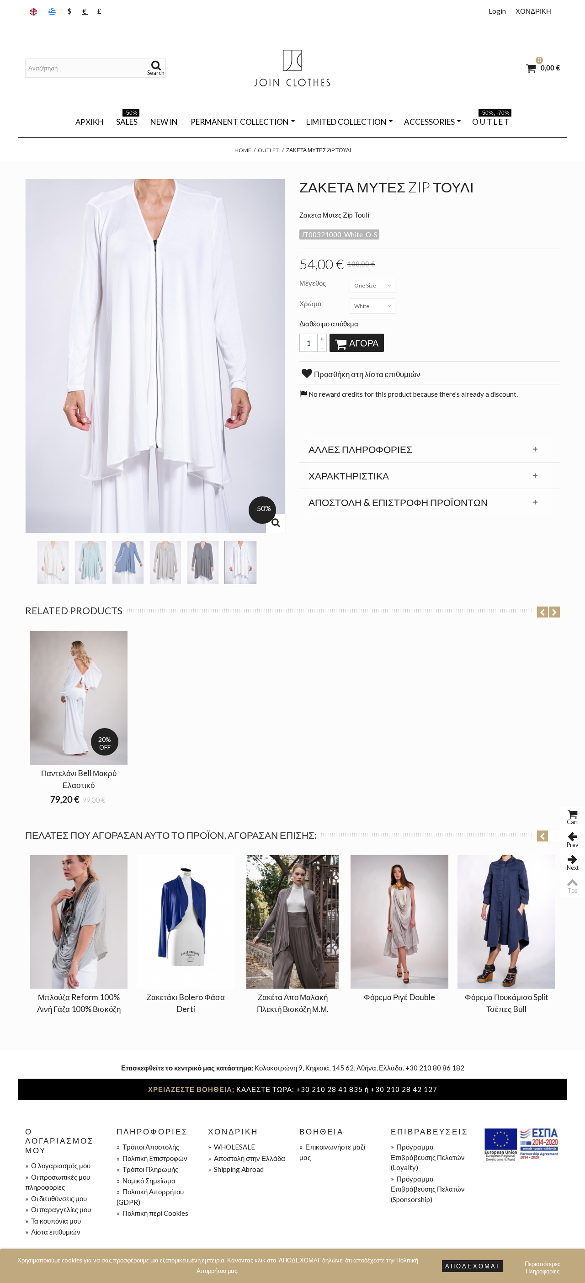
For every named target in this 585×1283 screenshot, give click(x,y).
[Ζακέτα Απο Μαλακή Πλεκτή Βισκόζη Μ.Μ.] (292, 922)
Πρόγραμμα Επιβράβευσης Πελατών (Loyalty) (428, 1157)
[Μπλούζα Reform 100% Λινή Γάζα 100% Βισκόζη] (79, 922)
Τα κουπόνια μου (53, 1221)
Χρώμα (311, 303)
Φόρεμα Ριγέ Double (399, 997)
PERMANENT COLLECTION (240, 122)
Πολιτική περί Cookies (152, 1213)
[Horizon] (90, 562)
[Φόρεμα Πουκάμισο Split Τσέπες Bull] (506, 922)
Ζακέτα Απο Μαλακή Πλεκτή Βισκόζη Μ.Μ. (293, 1003)
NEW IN (164, 122)
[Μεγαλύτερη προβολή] (275, 523)
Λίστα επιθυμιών (52, 1232)
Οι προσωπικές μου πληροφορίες (57, 1182)
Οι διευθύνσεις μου (56, 1198)
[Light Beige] (165, 562)
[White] (240, 562)
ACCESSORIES (429, 122)
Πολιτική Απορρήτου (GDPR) (150, 1196)
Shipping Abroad (236, 1169)
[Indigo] (128, 562)
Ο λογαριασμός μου (57, 1165)
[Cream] (53, 562)
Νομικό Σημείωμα (146, 1181)
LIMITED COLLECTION (346, 122)
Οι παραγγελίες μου (58, 1209)
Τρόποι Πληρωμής (147, 1169)
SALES (127, 120)
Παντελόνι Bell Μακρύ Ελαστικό (79, 779)
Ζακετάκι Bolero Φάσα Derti (186, 1003)
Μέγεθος (313, 283)
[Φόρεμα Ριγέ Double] (399, 922)
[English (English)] (34, 11)
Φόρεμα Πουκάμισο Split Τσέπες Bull (506, 1003)
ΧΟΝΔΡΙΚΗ (533, 11)
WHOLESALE (231, 1147)
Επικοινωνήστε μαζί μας (332, 1152)
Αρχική (89, 122)
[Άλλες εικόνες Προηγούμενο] (29, 559)
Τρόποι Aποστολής (148, 1147)
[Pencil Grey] (203, 562)
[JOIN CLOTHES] (292, 68)
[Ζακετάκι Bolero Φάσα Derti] (185, 922)
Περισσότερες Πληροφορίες (542, 1265)
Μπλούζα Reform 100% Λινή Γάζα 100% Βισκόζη (79, 1003)
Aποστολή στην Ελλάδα (246, 1158)
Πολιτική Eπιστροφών (152, 1158)
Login (497, 11)
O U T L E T (491, 120)
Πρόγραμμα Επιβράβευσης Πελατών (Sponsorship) (428, 1189)
